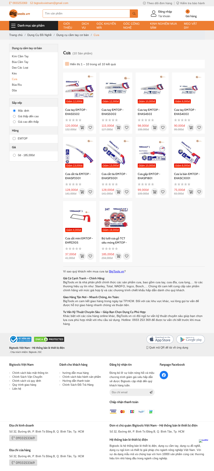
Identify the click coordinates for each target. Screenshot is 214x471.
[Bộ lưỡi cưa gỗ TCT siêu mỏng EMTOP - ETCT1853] (116, 217)
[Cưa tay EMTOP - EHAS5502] (79, 89)
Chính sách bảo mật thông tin (30, 372)
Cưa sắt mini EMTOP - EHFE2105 (79, 240)
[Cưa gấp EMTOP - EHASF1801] (152, 153)
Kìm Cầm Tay (20, 56)
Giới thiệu (67, 25)
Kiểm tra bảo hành (192, 3)
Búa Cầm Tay (20, 62)
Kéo (14, 73)
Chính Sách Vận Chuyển (27, 376)
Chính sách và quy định (26, 380)
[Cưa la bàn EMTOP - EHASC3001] (188, 153)
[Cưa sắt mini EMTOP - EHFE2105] (79, 217)
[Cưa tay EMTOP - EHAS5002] (116, 89)
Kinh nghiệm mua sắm (163, 25)
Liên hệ (16, 388)
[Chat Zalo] (205, 445)
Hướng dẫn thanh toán (76, 380)
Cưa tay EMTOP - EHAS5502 (76, 112)
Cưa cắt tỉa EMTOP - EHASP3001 (114, 176)
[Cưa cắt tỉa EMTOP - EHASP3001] (116, 153)
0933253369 (20, 3)
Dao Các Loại (20, 67)
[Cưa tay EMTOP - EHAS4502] (152, 89)
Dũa (14, 90)
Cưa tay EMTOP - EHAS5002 (113, 112)
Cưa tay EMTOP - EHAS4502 (149, 112)
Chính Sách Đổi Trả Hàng (77, 384)
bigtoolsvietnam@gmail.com (51, 3)
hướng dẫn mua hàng (75, 372)
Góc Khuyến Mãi (106, 25)
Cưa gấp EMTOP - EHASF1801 (149, 176)
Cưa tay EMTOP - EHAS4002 (185, 112)
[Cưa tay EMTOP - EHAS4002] (188, 89)
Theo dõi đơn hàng (159, 3)
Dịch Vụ (85, 25)
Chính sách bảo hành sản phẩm (81, 376)
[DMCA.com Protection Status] (49, 339)
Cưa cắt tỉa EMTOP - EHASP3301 (78, 176)
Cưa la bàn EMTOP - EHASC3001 (187, 176)
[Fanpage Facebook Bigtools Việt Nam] (164, 375)
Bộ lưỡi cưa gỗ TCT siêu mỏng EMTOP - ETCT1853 (114, 240)
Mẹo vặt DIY (190, 25)
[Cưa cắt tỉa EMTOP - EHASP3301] (79, 153)
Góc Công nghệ (131, 25)
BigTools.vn (116, 271)
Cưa (14, 79)
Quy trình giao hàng (24, 384)
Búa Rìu (17, 84)
